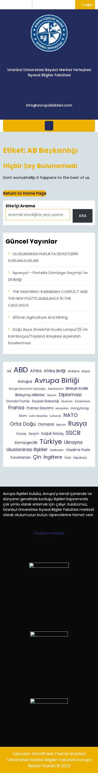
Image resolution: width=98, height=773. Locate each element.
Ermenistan (82, 401)
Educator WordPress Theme (41, 754)
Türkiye (51, 441)
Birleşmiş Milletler (30, 394)
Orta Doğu (23, 423)
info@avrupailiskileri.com (49, 105)
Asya (86, 371)
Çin (37, 456)
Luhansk (55, 416)
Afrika (35, 371)
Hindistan (62, 408)
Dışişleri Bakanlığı (45, 401)
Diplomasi (70, 394)
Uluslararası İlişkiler (27, 450)
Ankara (73, 371)
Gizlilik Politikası (49, 533)
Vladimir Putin (78, 449)
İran (68, 457)
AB (9, 371)
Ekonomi (67, 401)
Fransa (16, 407)
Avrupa (25, 381)
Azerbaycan (56, 389)
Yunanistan (20, 457)
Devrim (52, 395)
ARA (83, 216)
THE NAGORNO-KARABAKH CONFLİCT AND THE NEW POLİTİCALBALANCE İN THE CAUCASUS (48, 298)
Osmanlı (46, 424)
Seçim (34, 433)
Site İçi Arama (20, 206)
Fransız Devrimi (40, 408)
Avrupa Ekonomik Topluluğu (27, 389)
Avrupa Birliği (56, 380)
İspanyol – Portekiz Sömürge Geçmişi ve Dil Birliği (48, 276)
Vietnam (57, 450)
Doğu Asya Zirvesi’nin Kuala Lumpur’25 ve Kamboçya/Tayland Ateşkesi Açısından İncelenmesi (48, 336)
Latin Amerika (38, 416)
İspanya (80, 457)
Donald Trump (18, 401)
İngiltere (52, 457)
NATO (70, 415)
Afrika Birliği (55, 371)
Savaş (21, 433)
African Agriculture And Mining (40, 317)
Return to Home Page (24, 193)
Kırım (23, 416)
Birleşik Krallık (77, 388)
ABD (21, 369)
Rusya (77, 423)
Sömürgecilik (26, 442)
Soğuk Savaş (52, 433)
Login (88, 4)
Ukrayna (73, 442)
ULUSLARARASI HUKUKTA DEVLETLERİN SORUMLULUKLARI (43, 257)
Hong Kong (80, 408)
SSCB (73, 433)
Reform (61, 425)
